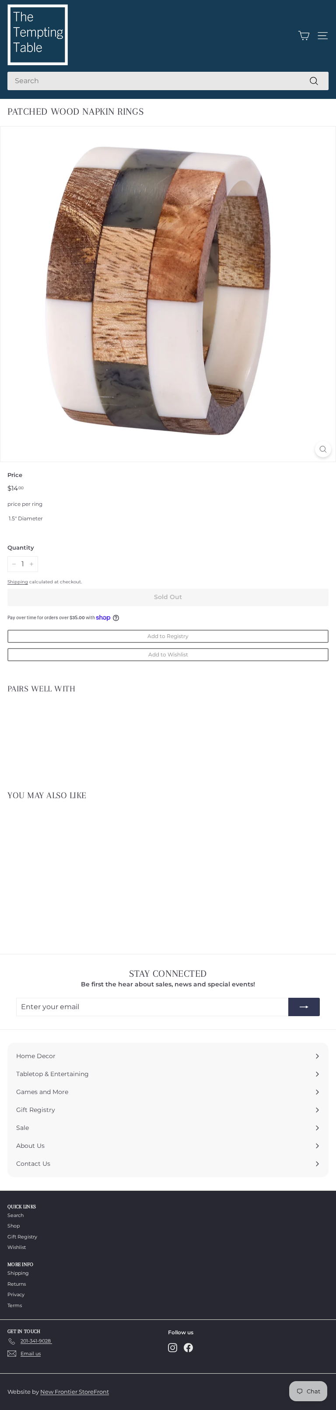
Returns (16, 1284)
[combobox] (168, 81)
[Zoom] (323, 449)
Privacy (15, 1294)
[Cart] (304, 36)
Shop (13, 1226)
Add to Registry (168, 636)
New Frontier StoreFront (74, 1391)
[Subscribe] (304, 1007)
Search (15, 1215)
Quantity (20, 547)
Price (14, 474)
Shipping (17, 582)
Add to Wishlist (168, 654)
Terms (14, 1305)
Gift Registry (22, 1237)
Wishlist (16, 1247)
